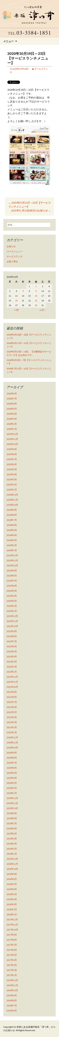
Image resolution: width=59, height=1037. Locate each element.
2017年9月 (12, 934)
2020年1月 (12, 793)
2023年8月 (12, 575)
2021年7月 (12, 702)
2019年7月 (12, 823)
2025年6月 (12, 464)
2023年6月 (12, 585)
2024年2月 (12, 545)
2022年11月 (12, 621)
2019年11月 (12, 803)
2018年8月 (12, 879)
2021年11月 (12, 681)
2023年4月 (12, 595)
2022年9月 (12, 631)
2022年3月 (12, 661)
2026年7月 (12, 398)
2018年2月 (12, 909)
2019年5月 (12, 833)
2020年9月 (12, 752)
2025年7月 (12, 459)
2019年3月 (12, 843)
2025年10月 (12, 444)
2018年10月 (12, 868)
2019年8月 (12, 818)
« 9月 (16, 310)
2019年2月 (12, 848)
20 (16, 300)
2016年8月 (12, 1000)
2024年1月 (12, 550)
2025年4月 (12, 474)
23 (36, 300)
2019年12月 (12, 798)
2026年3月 (12, 418)
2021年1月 (12, 732)
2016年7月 (12, 1005)
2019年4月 (12, 838)
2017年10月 (12, 929)
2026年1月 (12, 428)
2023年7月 (12, 580)
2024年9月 (12, 509)
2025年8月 (12, 454)
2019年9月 (12, 813)
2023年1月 (12, 611)
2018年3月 (12, 904)
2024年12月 (12, 494)
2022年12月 (12, 616)
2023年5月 (12, 590)
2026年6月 (12, 403)
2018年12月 (12, 858)
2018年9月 (12, 874)
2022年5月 (12, 651)
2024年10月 (12, 504)
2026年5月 (12, 408)
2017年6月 (12, 949)
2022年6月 (12, 646)
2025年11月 (12, 439)
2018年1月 (12, 914)
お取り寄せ (12, 261)
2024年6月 (12, 525)
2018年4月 (12, 899)
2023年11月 (12, 560)
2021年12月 (12, 676)
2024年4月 (12, 535)
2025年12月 (12, 434)
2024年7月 (12, 519)
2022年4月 (12, 656)
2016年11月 (12, 985)
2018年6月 (12, 889)
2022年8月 (12, 636)
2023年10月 (12, 565)
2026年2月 (12, 423)
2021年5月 (12, 712)
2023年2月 (12, 605)
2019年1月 (12, 853)
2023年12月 (12, 555)
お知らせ (11, 246)
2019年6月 (12, 828)
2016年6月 (12, 1010)
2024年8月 (12, 514)
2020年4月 (12, 777)
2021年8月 (12, 697)
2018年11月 (12, 863)
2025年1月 (12, 489)
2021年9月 (12, 691)
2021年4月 (12, 717)
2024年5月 (12, 530)
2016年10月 (12, 990)
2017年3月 (12, 965)
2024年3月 (12, 540)
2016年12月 (12, 980)
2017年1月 (12, 975)
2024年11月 (12, 499)
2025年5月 (12, 469)
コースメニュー (15, 251)
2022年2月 (12, 666)
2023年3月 (12, 600)
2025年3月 (12, 479)
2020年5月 (12, 772)
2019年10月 (12, 808)
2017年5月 (12, 954)
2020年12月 (12, 737)
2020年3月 (12, 783)
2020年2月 (12, 788)
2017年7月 (12, 944)
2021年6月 (12, 707)
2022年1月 (12, 671)
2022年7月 (12, 641)
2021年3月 (12, 722)
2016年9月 (12, 995)
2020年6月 (12, 767)
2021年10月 (12, 686)
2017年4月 (12, 960)
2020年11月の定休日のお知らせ (31, 210)
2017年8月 (12, 939)
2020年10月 (12, 747)
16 (36, 295)
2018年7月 (12, 884)
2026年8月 (12, 393)
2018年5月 (12, 894)
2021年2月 (12, 727)
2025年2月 (12, 484)
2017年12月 (12, 919)
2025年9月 (12, 449)
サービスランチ (15, 256)
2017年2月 (12, 970)
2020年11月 (12, 742)
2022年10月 (12, 626)
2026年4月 (12, 413)
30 (36, 305)
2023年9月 (12, 570)
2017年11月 (12, 924)
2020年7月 (12, 762)
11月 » (42, 310)
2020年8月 (12, 757)
